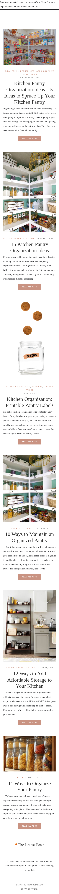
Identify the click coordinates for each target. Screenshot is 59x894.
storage (30, 238)
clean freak (11, 71)
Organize (48, 71)
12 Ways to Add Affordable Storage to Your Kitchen (29, 680)
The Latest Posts (31, 845)
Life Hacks (36, 71)
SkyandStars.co (35, 885)
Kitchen (24, 71)
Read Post (29, 138)
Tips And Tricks (29, 74)
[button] (29, 13)
